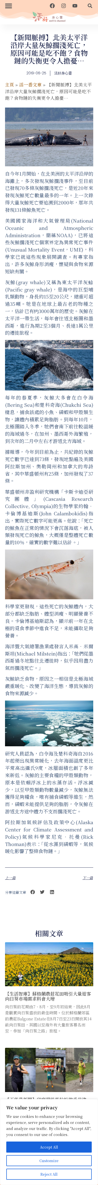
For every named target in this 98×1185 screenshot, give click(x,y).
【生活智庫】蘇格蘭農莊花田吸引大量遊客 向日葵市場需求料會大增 (48, 996)
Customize (49, 1160)
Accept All (49, 1147)
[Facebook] (52, 6)
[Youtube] (75, 6)
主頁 (9, 84)
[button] (8, 5)
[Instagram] (64, 6)
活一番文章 (30, 84)
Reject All (49, 1174)
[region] (49, 1142)
